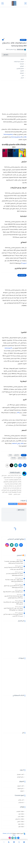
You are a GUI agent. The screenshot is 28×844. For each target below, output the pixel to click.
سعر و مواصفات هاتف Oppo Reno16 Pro (13, 592)
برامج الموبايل (20, 777)
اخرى (23, 75)
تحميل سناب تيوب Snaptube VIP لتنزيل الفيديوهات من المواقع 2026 (13, 609)
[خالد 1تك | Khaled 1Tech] (14, 3)
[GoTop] (3, 842)
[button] (20, 465)
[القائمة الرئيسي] (25, 3)
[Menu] (14, 842)
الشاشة (22, 64)
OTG (18, 412)
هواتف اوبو (21, 814)
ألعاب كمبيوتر (20, 786)
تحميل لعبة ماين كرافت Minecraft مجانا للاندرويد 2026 (13, 603)
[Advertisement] (14, 24)
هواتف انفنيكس (20, 811)
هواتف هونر (21, 826)
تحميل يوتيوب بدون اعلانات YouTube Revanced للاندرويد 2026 (14, 580)
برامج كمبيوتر (21, 788)
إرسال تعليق (21, 509)
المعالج (22, 66)
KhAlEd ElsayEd (20, 49)
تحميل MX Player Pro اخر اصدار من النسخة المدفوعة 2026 (14, 574)
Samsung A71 (8, 348)
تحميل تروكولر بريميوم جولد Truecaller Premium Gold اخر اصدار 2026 (13, 562)
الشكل (22, 59)
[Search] (19, 842)
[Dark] (8, 842)
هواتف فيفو (21, 824)
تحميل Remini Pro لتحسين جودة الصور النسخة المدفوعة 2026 (13, 586)
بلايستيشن (21, 802)
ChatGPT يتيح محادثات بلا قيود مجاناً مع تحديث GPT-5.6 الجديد (13, 615)
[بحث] (2, 3)
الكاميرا (22, 70)
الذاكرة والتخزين (20, 68)
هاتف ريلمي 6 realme (18, 443)
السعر (22, 77)
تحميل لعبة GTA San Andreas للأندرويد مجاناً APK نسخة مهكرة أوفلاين (13, 597)
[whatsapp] (11, 545)
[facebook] (21, 545)
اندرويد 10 (24, 263)
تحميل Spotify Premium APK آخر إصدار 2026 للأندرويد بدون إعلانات (13, 568)
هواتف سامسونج (21, 457)
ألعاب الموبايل (20, 774)
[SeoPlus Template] (24, 834)
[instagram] (7, 545)
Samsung (13, 457)
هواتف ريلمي (21, 816)
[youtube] (14, 549)
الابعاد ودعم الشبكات (19, 61)
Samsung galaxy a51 (16, 137)
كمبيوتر (22, 791)
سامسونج (23, 39)
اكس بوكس (21, 800)
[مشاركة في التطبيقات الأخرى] (7, 465)
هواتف (10, 455)
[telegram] (16, 545)
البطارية (22, 73)
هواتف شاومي (20, 821)
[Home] (24, 842)
